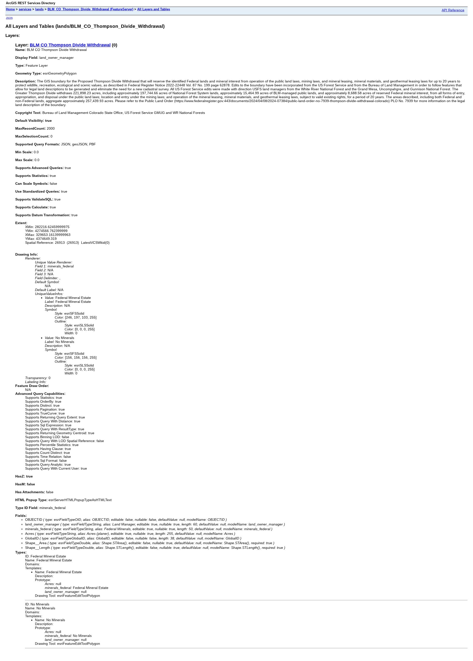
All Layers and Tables (153, 9)
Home (10, 9)
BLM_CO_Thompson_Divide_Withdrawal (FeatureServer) (90, 9)
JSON (9, 17)
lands (39, 9)
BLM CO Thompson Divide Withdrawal (70, 45)
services (25, 9)
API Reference (453, 10)
